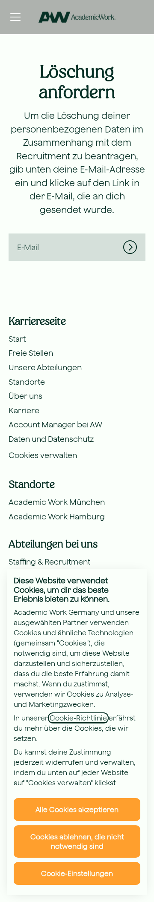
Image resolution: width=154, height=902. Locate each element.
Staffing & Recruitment (49, 561)
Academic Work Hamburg (57, 516)
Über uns (25, 396)
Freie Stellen (31, 353)
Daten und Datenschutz (51, 439)
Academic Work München (57, 502)
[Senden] (134, 247)
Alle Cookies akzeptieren (77, 809)
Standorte (27, 382)
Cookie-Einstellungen (77, 873)
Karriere (24, 410)
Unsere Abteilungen (45, 367)
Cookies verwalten (43, 455)
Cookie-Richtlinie (78, 718)
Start (17, 338)
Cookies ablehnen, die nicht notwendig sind (77, 841)
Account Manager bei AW (55, 424)
